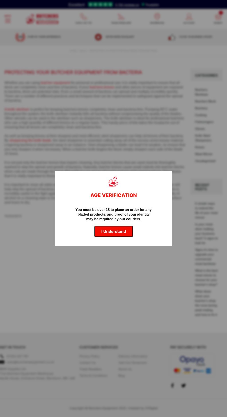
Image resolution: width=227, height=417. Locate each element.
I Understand (113, 231)
